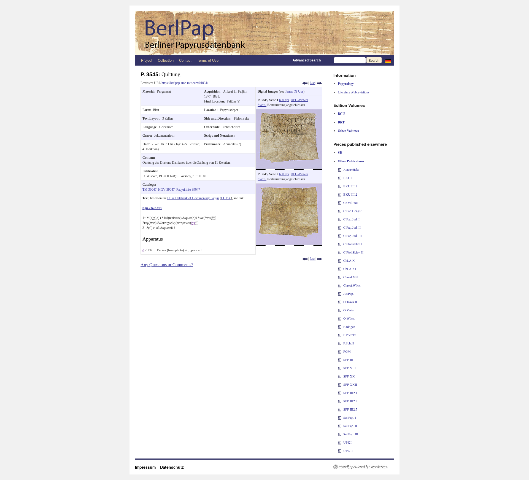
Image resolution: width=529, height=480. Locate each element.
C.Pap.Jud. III (352, 235)
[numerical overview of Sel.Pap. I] (339, 417)
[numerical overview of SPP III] (339, 359)
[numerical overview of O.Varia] (339, 310)
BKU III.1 (350, 186)
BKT (341, 122)
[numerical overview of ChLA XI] (339, 268)
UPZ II (348, 450)
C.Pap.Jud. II (352, 227)
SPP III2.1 (350, 392)
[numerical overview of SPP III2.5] (339, 409)
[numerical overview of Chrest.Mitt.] (339, 277)
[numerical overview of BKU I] (339, 178)
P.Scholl (348, 343)
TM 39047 (149, 190)
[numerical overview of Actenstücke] (339, 169)
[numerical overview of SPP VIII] (339, 368)
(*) (193, 223)
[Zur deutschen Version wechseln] (388, 60)
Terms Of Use (294, 91)
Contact (185, 60)
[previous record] (304, 83)
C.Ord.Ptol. (350, 202)
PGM (347, 351)
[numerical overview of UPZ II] (339, 450)
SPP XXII (350, 384)
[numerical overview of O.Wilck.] (339, 318)
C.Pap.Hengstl (352, 211)
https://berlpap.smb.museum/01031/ (184, 83)
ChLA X (349, 260)
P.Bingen (349, 326)
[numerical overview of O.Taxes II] (339, 302)
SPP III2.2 (350, 401)
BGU (341, 113)
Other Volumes (348, 130)
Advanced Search (307, 60)
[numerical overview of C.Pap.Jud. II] (339, 227)
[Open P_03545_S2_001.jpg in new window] (289, 186)
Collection (166, 60)
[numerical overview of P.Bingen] (339, 326)
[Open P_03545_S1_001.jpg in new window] (289, 112)
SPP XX (349, 376)
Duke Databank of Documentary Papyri (193, 198)
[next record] (319, 83)
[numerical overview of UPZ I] (339, 442)
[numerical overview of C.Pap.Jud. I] (339, 219)
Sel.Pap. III (350, 434)
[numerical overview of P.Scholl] (339, 343)
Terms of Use (207, 60)
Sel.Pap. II (350, 426)
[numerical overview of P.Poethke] (339, 335)
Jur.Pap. (348, 293)
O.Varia (348, 310)
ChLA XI (349, 268)
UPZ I (347, 442)
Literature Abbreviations (353, 92)
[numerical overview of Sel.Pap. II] (339, 426)
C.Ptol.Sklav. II (353, 252)
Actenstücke (351, 169)
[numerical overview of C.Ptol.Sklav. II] (339, 252)
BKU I (347, 178)
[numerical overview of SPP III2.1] (339, 392)
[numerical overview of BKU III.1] (339, 186)
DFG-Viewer (299, 100)
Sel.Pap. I (349, 417)
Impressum (147, 467)
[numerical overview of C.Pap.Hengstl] (339, 211)
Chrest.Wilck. (352, 285)
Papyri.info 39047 (188, 190)
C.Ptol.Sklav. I (352, 244)
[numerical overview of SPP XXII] (339, 384)
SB (340, 152)
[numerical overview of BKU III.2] (339, 194)
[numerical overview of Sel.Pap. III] (339, 434)
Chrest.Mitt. (351, 277)
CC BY (226, 198)
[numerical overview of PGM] (339, 351)
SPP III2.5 (350, 409)
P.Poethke (349, 335)
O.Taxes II (350, 302)
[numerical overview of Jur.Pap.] (339, 293)
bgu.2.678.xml (152, 208)
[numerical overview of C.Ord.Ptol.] (339, 202)
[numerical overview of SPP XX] (339, 376)
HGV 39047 (166, 190)
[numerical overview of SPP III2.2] (339, 401)
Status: (262, 105)
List (312, 83)
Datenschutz (172, 467)
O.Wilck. (349, 318)
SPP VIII (349, 368)
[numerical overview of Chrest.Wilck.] (339, 285)
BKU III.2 (350, 194)
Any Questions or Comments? (167, 264)
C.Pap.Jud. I (351, 219)
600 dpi (284, 100)
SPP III (348, 359)
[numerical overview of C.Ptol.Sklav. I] (339, 244)
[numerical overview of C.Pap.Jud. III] (339, 235)
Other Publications (351, 161)
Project (146, 60)
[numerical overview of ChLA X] (339, 260)
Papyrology (346, 83)
